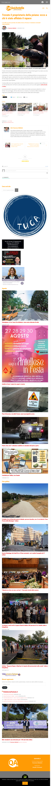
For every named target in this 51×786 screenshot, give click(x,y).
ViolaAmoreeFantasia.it (10, 692)
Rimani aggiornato (6, 2)
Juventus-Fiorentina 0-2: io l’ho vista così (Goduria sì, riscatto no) (16, 701)
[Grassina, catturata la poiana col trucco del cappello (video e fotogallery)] (9, 107)
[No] (48, 782)
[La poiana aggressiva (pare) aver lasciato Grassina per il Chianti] (25, 107)
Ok (25, 783)
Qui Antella (10, 121)
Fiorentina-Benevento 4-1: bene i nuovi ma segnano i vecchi (15, 697)
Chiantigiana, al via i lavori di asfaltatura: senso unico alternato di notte (20, 322)
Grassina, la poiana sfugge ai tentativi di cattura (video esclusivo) (40, 112)
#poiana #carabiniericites (8, 122)
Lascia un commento (23, 742)
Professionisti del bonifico (9, 694)
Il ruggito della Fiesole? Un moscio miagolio (12, 699)
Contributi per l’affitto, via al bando (11, 475)
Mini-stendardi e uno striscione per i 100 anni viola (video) (17, 739)
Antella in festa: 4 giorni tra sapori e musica (13, 384)
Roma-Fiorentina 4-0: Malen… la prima (11, 696)
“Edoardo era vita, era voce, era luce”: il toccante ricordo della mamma (20, 590)
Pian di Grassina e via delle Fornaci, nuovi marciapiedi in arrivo (18, 414)
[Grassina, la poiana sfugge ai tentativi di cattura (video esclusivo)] (40, 107)
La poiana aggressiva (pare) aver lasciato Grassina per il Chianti (24, 112)
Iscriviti (4, 687)
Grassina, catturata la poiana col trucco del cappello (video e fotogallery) (8, 113)
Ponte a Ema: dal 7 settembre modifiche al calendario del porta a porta (20, 445)
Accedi (46, 166)
